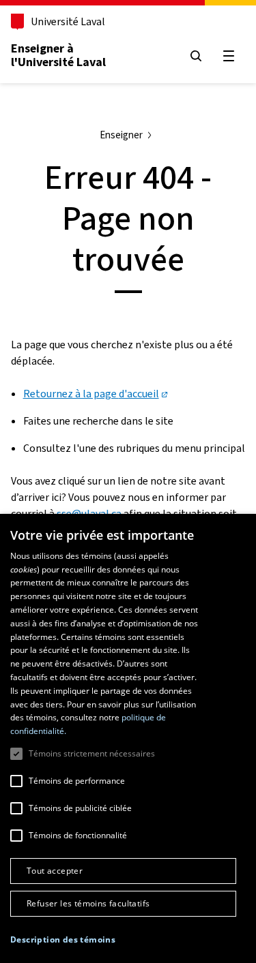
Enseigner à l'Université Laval (58, 55)
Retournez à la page (91, 393)
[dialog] (128, 738)
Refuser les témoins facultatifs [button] (88, 903)
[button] (62, 939)
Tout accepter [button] (55, 870)
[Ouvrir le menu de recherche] (196, 56)
